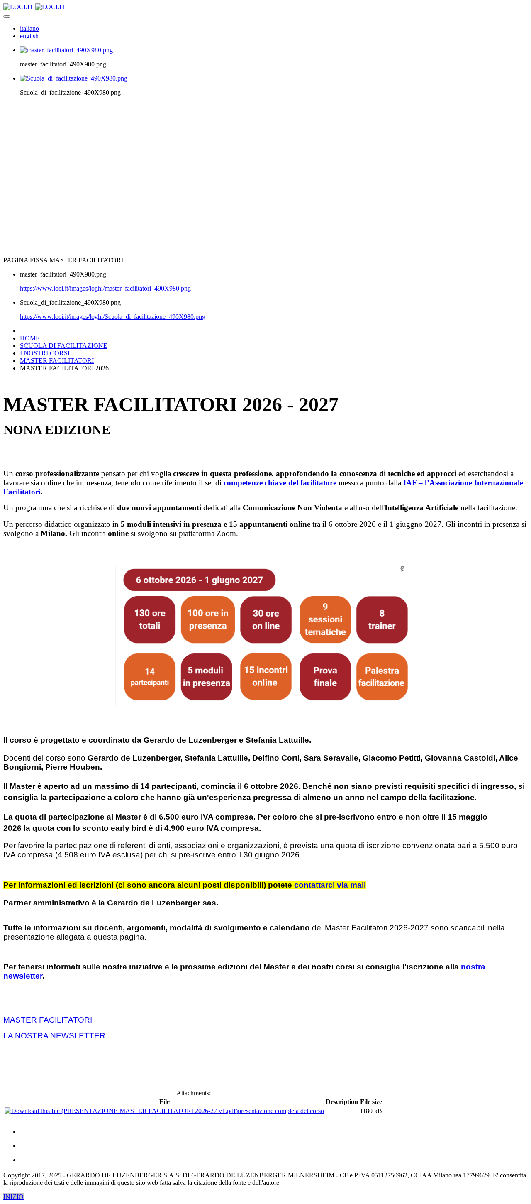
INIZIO (13, 1196)
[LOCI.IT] (34, 6)
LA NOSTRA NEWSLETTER (54, 1035)
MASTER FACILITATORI (47, 1020)
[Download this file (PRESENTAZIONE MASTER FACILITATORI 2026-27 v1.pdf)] (121, 1110)
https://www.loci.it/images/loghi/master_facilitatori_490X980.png (105, 288)
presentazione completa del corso (281, 1110)
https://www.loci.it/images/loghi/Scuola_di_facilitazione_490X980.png (112, 316)
